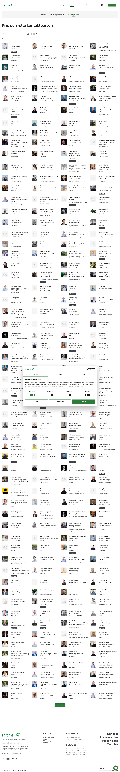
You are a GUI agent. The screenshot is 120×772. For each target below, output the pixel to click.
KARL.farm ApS (73, 594)
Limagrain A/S (43, 528)
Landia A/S (101, 594)
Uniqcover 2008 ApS (45, 268)
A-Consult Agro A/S (45, 145)
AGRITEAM (14, 225)
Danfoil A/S (43, 667)
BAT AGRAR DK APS (104, 505)
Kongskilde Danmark (16, 459)
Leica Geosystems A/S (46, 417)
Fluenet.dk (72, 70)
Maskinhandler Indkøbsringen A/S (107, 405)
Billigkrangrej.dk (103, 616)
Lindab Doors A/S (15, 114)
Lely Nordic (102, 279)
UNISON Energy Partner (17, 181)
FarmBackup (72, 126)
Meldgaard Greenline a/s (105, 428)
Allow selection (60, 401)
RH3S (41, 550)
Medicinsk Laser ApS (74, 91)
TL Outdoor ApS (103, 338)
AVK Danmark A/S (103, 101)
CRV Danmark (102, 573)
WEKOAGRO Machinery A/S (18, 449)
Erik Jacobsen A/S (74, 290)
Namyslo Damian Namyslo (105, 482)
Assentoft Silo (14, 101)
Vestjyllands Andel (74, 314)
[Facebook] (3, 759)
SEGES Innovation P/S (75, 348)
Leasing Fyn (43, 126)
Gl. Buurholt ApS (15, 277)
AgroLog (13, 594)
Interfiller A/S (102, 256)
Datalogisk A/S (103, 268)
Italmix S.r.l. (72, 647)
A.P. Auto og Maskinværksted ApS (78, 202)
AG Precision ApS (74, 135)
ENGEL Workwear (44, 541)
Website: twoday (114, 770)
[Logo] (10, 5)
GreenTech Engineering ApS (18, 70)
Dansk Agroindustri (104, 439)
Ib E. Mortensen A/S (104, 562)
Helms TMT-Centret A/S (105, 81)
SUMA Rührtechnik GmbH (105, 190)
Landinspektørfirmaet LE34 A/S (107, 50)
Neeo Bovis (14, 647)
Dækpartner (14, 405)
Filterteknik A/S (15, 81)
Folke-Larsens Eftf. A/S (75, 616)
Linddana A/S (43, 156)
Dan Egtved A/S (44, 60)
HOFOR (42, 237)
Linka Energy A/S (44, 338)
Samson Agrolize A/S (74, 279)
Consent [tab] (35, 374)
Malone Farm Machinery (46, 594)
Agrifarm (42, 302)
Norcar (42, 316)
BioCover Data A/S (104, 371)
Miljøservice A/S (15, 156)
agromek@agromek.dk (76, 739)
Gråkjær (71, 656)
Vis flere (60, 705)
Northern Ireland (44, 482)
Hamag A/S (102, 225)
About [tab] (84, 374)
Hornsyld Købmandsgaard (47, 81)
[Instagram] (6, 759)
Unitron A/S (43, 70)
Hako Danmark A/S (16, 302)
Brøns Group (102, 91)
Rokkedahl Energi (103, 126)
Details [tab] (60, 374)
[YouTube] (13, 759)
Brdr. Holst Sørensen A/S (17, 348)
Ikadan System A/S (45, 290)
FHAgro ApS (43, 604)
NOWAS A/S (102, 395)
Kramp (71, 145)
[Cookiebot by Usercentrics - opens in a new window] (88, 369)
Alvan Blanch (102, 529)
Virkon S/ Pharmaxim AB (46, 101)
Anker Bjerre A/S (73, 101)
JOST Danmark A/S (16, 585)
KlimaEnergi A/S (44, 112)
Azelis (41, 190)
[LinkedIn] (9, 759)
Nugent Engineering (16, 382)
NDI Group (72, 214)
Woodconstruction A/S (105, 359)
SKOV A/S (72, 302)
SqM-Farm (72, 60)
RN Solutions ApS (74, 171)
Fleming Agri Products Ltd (47, 505)
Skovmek (71, 112)
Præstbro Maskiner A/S (105, 246)
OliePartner (14, 126)
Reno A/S (71, 573)
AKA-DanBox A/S (15, 541)
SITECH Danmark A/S (16, 246)
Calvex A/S (102, 135)
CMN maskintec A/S (74, 439)
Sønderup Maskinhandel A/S (18, 516)
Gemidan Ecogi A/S (104, 493)
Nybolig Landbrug (45, 215)
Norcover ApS (73, 268)
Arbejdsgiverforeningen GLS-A (48, 181)
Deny (36, 401)
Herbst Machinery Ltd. (104, 214)
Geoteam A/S (72, 158)
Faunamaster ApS (45, 493)
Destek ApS (14, 169)
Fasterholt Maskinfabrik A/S (76, 81)
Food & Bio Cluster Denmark (47, 459)
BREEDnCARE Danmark (105, 146)
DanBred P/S (43, 48)
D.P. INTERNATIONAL (16, 237)
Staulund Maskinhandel (46, 470)
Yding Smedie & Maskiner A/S (18, 135)
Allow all (83, 401)
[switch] (50, 395)
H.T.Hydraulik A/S (74, 449)
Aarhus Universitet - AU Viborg (77, 181)
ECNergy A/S (72, 246)
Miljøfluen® (14, 60)
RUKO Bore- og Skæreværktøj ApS (78, 637)
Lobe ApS (71, 550)
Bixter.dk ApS (14, 48)
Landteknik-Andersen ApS (18, 625)
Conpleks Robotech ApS (46, 518)
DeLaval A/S (14, 393)
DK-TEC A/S (43, 246)
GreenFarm (43, 625)
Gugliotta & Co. (15, 528)
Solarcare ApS (14, 417)
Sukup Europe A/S (45, 135)
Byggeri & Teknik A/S (104, 382)
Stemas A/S (102, 70)
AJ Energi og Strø (103, 202)
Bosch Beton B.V (103, 541)
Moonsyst (13, 190)
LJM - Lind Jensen (15, 604)
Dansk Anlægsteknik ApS (47, 359)
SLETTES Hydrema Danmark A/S (49, 91)
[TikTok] (16, 759)
